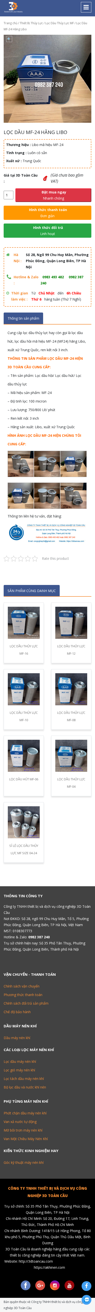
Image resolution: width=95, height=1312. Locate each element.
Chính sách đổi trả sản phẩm (26, 1003)
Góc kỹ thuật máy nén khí (24, 1162)
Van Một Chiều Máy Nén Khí (26, 1138)
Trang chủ (10, 23)
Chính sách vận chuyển (21, 986)
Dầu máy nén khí (17, 1037)
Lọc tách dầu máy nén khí (24, 1078)
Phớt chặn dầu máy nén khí (25, 1113)
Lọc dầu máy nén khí (20, 1061)
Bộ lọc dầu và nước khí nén (25, 1087)
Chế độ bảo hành (17, 1011)
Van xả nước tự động (20, 1121)
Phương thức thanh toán (23, 994)
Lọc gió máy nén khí (19, 1070)
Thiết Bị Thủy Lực (31, 23)
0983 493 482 (53, 277)
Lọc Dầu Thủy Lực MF (59, 23)
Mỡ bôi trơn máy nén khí (23, 1130)
